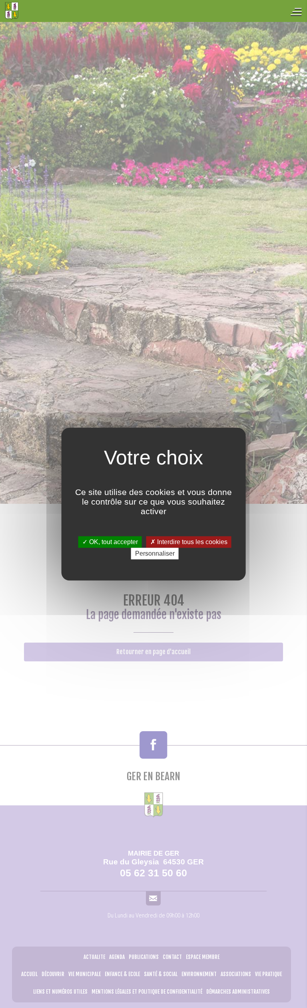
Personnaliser (155, 553)
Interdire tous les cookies (191, 542)
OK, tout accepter (113, 542)
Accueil (52, 11)
